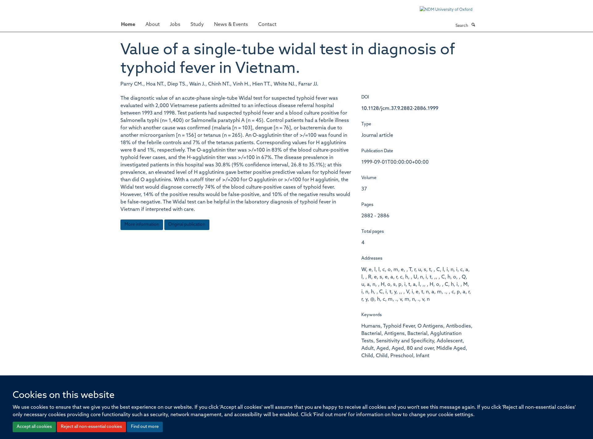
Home (128, 24)
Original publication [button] (186, 224)
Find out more (145, 426)
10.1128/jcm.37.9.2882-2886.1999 (399, 108)
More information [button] (141, 224)
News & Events (231, 24)
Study (197, 24)
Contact (267, 24)
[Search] (473, 25)
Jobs (175, 24)
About (152, 24)
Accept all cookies (34, 426)
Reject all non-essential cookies (91, 426)
